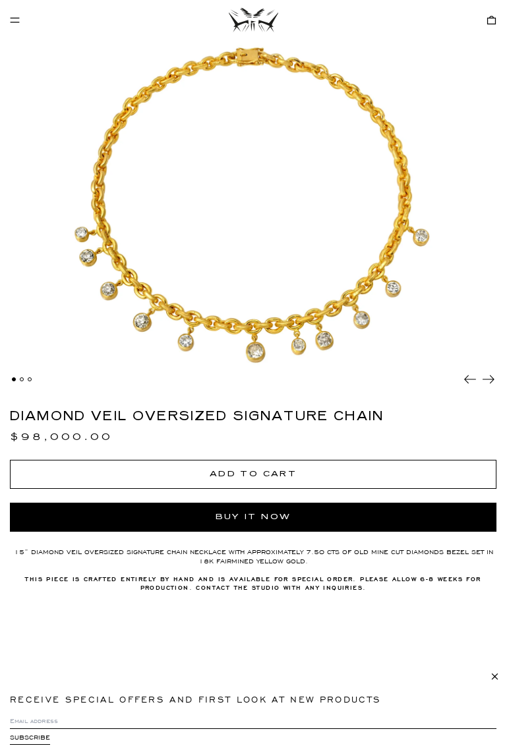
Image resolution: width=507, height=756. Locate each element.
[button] (491, 20)
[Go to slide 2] (22, 379)
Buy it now (253, 516)
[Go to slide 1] (14, 379)
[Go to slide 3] (30, 379)
